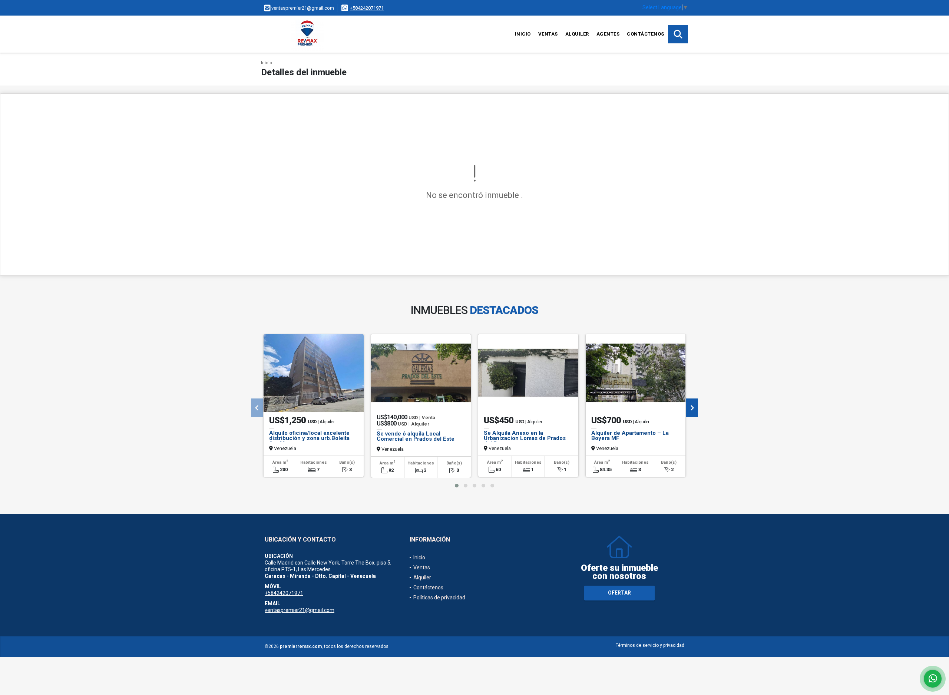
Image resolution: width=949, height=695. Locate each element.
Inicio (523, 34)
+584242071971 (367, 8)
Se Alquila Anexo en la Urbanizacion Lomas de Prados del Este (525, 438)
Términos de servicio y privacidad (650, 645)
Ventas (548, 34)
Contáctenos (645, 34)
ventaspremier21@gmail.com (299, 610)
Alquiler (577, 34)
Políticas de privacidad (439, 597)
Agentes (608, 34)
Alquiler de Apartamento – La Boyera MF (630, 435)
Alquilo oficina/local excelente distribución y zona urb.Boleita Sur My (309, 438)
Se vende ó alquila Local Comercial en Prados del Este (415, 436)
